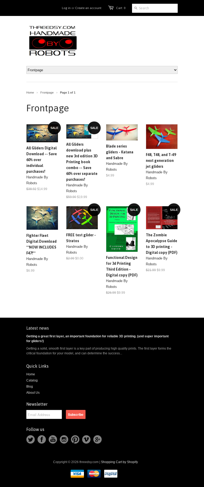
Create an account (88, 8)
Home (30, 374)
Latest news (37, 328)
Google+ (97, 439)
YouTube (53, 439)
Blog (29, 386)
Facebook (41, 439)
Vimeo (86, 439)
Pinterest (75, 439)
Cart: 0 (120, 8)
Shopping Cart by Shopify (119, 462)
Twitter (30, 439)
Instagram (64, 439)
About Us (33, 392)
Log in (66, 8)
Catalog (32, 380)
